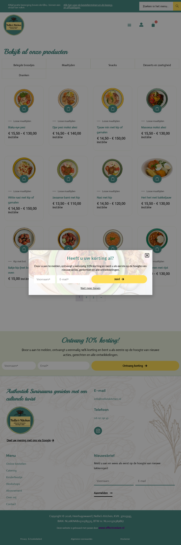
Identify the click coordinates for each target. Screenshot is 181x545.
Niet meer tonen (90, 288)
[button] (147, 255)
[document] (90, 272)
